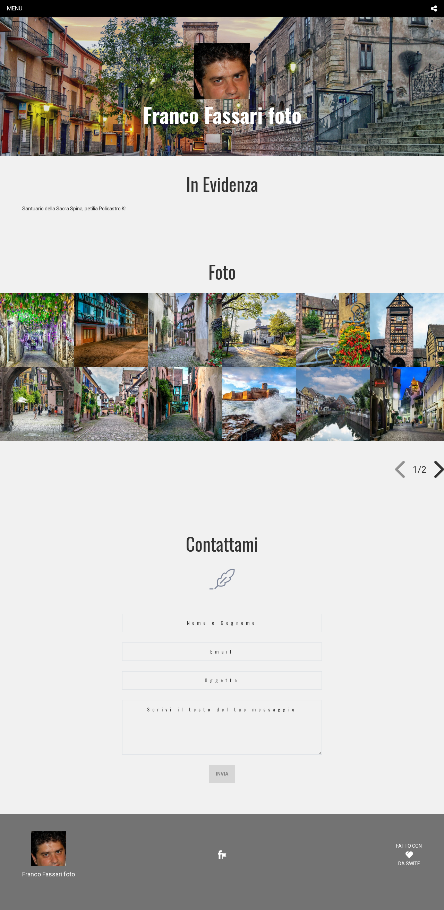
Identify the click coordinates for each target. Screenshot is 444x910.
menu (15, 8)
